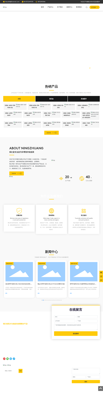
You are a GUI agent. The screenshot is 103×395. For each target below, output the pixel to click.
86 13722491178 (28, 1)
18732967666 (41, 1)
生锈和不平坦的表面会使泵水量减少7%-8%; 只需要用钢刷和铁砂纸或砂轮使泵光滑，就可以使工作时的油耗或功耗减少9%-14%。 (83, 289)
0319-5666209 (11, 333)
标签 (93, 392)
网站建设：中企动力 (83, 392)
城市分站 (97, 392)
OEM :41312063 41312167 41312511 (86, 115)
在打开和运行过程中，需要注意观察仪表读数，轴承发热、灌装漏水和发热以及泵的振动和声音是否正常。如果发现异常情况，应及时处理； (51, 289)
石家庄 (89, 392)
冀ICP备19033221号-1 (69, 392)
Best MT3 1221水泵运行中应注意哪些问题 (51, 284)
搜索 (20, 370)
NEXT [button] (93, 73)
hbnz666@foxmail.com (12, 1)
